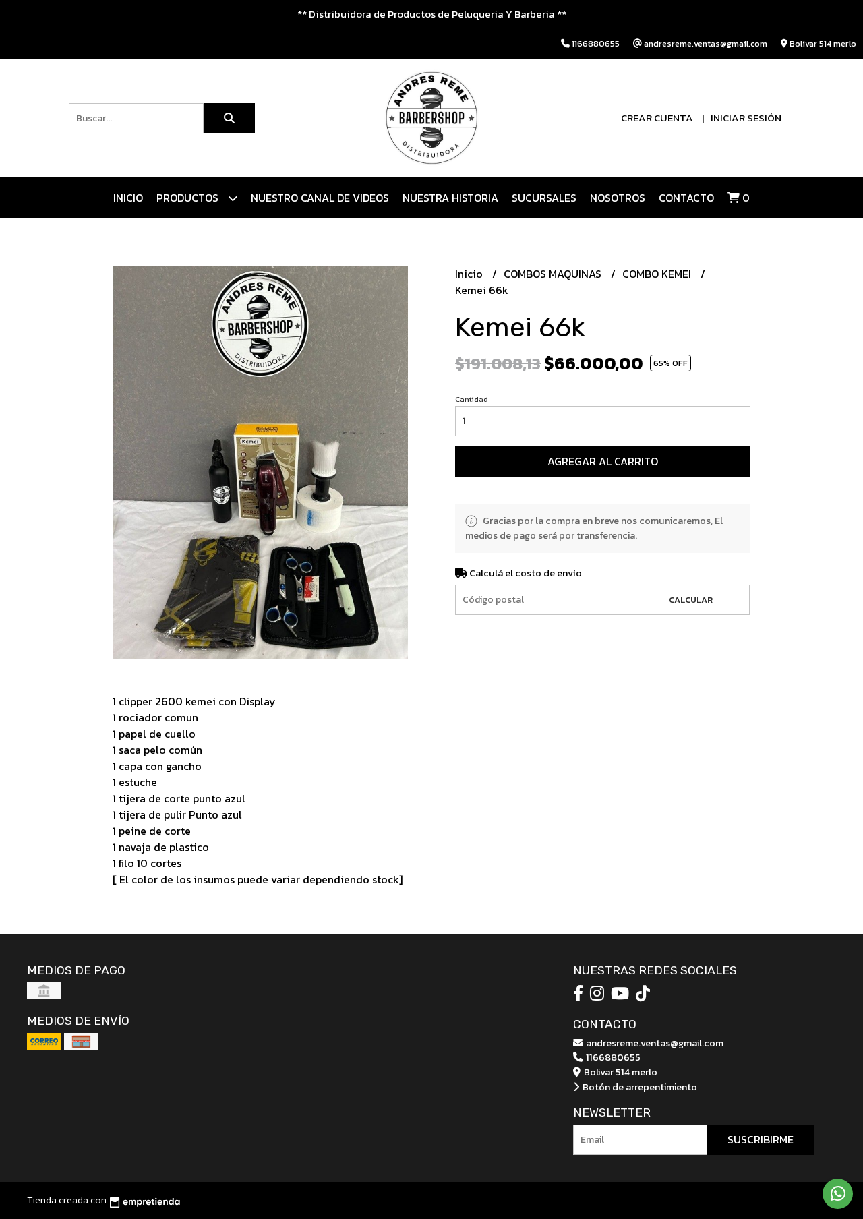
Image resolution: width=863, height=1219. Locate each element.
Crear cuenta (657, 117)
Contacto (686, 197)
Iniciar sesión (746, 117)
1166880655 (612, 1057)
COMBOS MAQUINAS (554, 274)
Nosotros (617, 197)
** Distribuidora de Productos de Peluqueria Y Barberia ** (431, 14)
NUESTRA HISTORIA (450, 197)
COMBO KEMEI (658, 274)
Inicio (128, 197)
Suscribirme (760, 1139)
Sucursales (544, 197)
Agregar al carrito (602, 461)
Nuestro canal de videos (320, 197)
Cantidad (471, 399)
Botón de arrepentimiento (639, 1086)
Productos (188, 197)
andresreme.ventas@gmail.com (653, 1043)
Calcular (691, 599)
